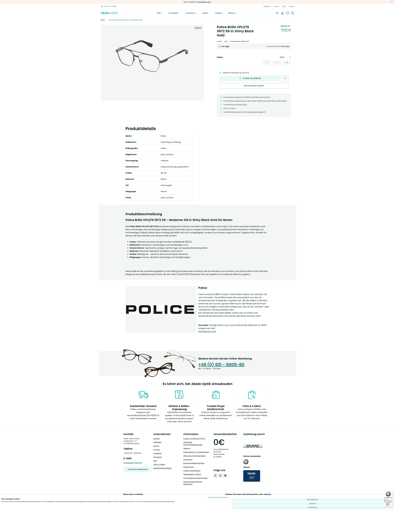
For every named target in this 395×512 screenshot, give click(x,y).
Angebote (218, 13)
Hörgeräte (267, 6)
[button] (152, 56)
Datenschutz (188, 467)
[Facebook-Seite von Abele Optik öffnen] (215, 475)
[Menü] (391, 491)
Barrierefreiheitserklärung (193, 463)
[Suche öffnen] (277, 13)
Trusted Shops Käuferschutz (235, 104)
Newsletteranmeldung (162, 468)
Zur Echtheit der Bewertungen (195, 478)
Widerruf (186, 448)
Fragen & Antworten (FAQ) (194, 438)
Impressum (187, 459)
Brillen (159, 13)
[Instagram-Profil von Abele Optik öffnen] (220, 475)
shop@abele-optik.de (132, 463)
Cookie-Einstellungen (191, 470)
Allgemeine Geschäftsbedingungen (192, 443)
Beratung (231, 13)
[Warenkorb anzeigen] (292, 13)
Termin (106, 6)
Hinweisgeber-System (192, 474)
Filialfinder (157, 442)
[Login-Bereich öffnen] (282, 13)
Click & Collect (159, 464)
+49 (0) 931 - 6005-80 (221, 365)
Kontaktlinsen (190, 13)
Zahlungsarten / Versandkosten (196, 452)
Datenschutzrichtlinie (214, 497)
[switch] (388, 504)
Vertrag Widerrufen (138, 469)
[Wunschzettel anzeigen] (287, 13)
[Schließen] (391, 2)
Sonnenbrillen (173, 13)
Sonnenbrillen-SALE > (204, 2)
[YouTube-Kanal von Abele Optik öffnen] (225, 475)
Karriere (291, 6)
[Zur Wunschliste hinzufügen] (285, 78)
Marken (205, 13)
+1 (287, 62)
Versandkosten (286, 31)
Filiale (114, 6)
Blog (283, 6)
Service (276, 6)
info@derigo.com (207, 331)
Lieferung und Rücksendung (194, 456)
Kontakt (156, 438)
